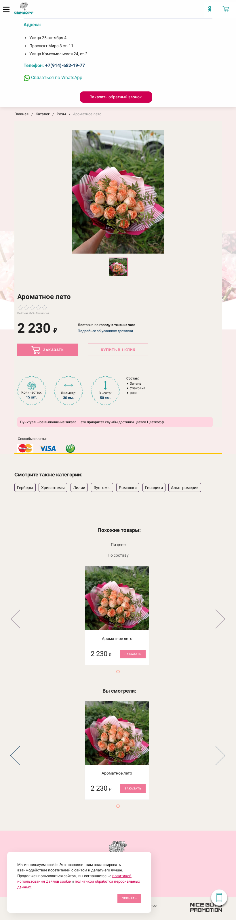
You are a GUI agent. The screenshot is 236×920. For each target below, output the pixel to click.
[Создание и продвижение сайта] (206, 907)
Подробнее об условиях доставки (105, 331)
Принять (129, 898)
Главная (21, 114)
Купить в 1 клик (118, 350)
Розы (61, 114)
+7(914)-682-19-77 (65, 65)
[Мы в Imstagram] (211, 11)
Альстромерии (185, 487)
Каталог (43, 114)
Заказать (53, 350)
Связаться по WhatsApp (56, 77)
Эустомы (102, 487)
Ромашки (128, 487)
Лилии (79, 487)
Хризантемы (53, 487)
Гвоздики (154, 487)
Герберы (25, 487)
